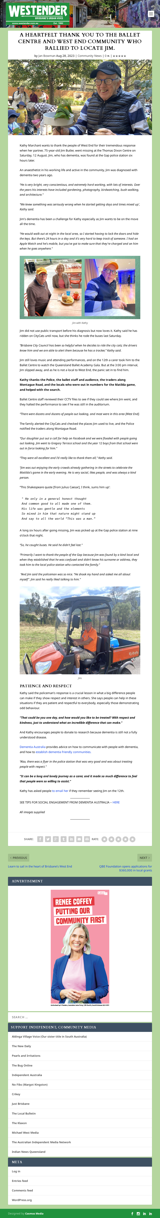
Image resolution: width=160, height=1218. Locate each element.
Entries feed (20, 1181)
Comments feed (22, 1190)
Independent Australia (27, 1075)
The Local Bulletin (24, 1113)
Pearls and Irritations (26, 1055)
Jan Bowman (46, 56)
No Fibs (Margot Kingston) (30, 1084)
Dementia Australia (32, 747)
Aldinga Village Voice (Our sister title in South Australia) (49, 1036)
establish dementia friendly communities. (63, 752)
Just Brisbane (20, 1104)
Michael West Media (25, 1132)
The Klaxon (19, 1123)
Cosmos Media (34, 1213)
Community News (90, 56)
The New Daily (21, 1046)
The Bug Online (22, 1065)
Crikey (16, 1094)
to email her (60, 791)
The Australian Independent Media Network (41, 1142)
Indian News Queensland (28, 1152)
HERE (116, 802)
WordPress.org (22, 1200)
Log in (16, 1171)
